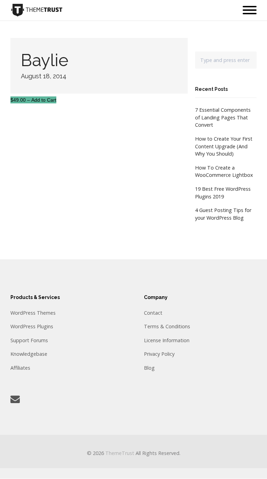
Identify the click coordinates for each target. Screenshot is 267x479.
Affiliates (20, 367)
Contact (153, 312)
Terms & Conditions (167, 326)
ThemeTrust (119, 453)
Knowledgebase (28, 354)
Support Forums (29, 340)
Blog (149, 367)
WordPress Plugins (31, 326)
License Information (166, 340)
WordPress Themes (33, 312)
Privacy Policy (159, 354)
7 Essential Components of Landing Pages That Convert (223, 117)
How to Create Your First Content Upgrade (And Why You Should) (223, 146)
